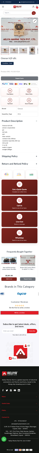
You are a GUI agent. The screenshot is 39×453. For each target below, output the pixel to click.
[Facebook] (3, 390)
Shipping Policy (19, 156)
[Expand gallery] (35, 21)
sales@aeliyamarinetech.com (20, 424)
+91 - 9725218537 (20, 421)
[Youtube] (15, 390)
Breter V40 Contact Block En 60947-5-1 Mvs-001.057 (27, 268)
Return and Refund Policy (19, 164)
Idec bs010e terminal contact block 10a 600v (9, 268)
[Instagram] (11, 390)
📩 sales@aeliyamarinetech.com (26, 2)
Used (7, 63)
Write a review (19, 312)
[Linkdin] (19, 390)
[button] (5, 51)
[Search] (34, 13)
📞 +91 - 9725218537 (6, 2)
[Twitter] (7, 390)
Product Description (19, 121)
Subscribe (32, 331)
